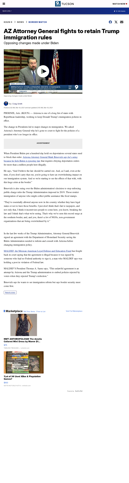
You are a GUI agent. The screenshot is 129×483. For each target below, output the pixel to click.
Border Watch (38, 22)
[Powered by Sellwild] (78, 391)
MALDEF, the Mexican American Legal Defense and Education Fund (37, 250)
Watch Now (119, 4)
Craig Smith (17, 104)
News (20, 22)
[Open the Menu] (4, 4)
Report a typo (10, 292)
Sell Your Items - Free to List (34, 311)
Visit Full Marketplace (74, 311)
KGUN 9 (8, 22)
